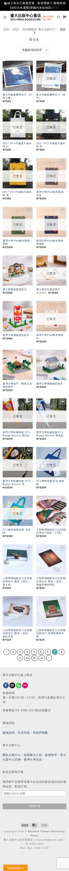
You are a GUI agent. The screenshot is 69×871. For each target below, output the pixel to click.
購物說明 (9, 732)
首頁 (6, 29)
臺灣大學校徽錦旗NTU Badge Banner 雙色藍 (50, 434)
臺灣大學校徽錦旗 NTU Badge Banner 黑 (17, 483)
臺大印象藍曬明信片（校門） (51, 96)
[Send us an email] (12, 685)
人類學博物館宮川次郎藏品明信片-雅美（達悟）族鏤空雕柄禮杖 (51, 581)
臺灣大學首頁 (33, 759)
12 (41, 657)
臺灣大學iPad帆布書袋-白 (50, 337)
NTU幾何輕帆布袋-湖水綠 (17, 531)
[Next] (49, 658)
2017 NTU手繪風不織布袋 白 (17, 145)
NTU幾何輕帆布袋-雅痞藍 (50, 483)
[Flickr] (25, 685)
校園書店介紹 (33, 754)
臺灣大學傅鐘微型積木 (16, 335)
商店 (16, 29)
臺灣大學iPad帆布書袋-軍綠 (17, 242)
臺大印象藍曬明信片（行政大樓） (17, 96)
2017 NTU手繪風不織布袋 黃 (17, 194)
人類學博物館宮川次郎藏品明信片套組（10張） (51, 531)
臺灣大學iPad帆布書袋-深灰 (50, 194)
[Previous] (6, 652)
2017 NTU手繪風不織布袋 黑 (50, 145)
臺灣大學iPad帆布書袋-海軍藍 (50, 242)
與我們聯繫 (40, 732)
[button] (5, 17)
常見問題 (24, 732)
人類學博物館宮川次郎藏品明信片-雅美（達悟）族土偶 (17, 581)
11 (34, 657)
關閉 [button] (56, 7)
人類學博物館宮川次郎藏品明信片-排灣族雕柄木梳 (51, 633)
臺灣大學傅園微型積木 (49, 383)
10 (27, 657)
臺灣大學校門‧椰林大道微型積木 (17, 385)
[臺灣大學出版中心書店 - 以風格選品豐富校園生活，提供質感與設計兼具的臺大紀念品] (32, 17)
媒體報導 (51, 754)
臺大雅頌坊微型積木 (48, 289)
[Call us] (19, 685)
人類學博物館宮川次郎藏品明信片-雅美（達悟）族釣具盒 (17, 633)
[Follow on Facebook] (6, 685)
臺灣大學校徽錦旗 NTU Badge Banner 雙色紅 (17, 434)
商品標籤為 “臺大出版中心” (39, 29)
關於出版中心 (12, 754)
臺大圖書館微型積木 (15, 289)
